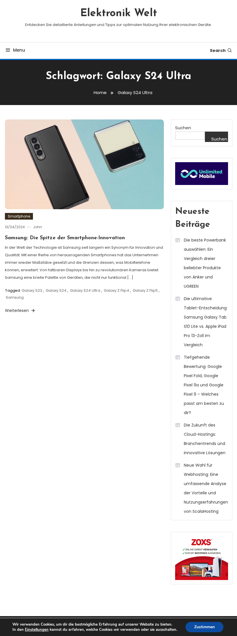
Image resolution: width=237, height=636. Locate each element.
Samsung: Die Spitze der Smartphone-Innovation (65, 238)
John (37, 227)
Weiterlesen (17, 310)
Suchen (183, 128)
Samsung (15, 297)
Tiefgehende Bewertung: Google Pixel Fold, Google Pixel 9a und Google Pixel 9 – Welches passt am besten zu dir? (204, 385)
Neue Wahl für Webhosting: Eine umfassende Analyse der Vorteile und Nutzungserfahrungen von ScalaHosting (206, 488)
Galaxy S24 (56, 290)
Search (218, 50)
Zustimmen (204, 627)
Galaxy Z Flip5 (145, 290)
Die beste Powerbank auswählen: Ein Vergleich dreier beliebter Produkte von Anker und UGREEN (205, 263)
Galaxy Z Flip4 (116, 290)
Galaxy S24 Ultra (85, 290)
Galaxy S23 (32, 290)
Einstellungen (37, 629)
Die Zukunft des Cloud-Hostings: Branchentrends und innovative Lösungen (204, 439)
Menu (19, 50)
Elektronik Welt (118, 13)
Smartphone (19, 216)
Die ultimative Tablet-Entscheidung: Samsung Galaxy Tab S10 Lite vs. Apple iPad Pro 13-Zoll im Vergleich (205, 322)
